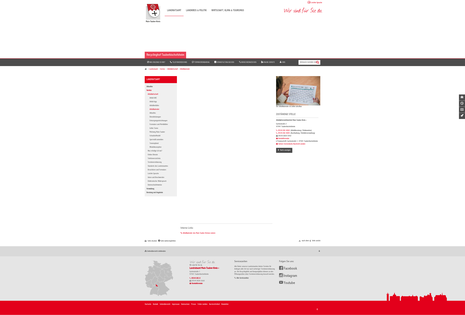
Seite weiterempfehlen (168, 241)
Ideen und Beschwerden (156, 178)
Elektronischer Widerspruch (157, 181)
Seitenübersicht (165, 304)
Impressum (175, 304)
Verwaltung (150, 189)
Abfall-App (153, 102)
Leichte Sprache (316, 3)
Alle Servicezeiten (242, 278)
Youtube (289, 283)
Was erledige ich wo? (157, 62)
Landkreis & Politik (196, 10)
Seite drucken (152, 241)
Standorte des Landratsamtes (158, 166)
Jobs (283, 62)
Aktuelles (150, 87)
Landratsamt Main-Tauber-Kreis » (204, 268)
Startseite (148, 304)
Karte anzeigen (285, 150)
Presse (193, 304)
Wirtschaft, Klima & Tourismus (227, 10)
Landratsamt (174, 10)
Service (162, 69)
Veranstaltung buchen (225, 62)
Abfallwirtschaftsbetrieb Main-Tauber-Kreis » (291, 120)
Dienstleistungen (155, 117)
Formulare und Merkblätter (159, 124)
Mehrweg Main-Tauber (157, 132)
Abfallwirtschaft (172, 69)
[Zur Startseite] (154, 14)
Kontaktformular (283, 139)
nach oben (305, 241)
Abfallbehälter (154, 106)
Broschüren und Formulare (157, 170)
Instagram (290, 276)
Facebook (290, 269)
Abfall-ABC (153, 98)
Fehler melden (202, 304)
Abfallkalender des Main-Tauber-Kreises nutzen (199, 233)
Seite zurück (315, 241)
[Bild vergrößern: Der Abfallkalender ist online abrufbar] (298, 90)
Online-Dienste (269, 62)
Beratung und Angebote (155, 193)
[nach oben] (317, 309)
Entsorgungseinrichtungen (158, 121)
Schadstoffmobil (155, 136)
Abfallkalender (185, 69)
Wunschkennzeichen (248, 62)
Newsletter (225, 304)
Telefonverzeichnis (179, 62)
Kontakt (155, 304)
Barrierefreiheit (214, 304)
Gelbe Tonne (154, 128)
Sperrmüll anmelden (156, 140)
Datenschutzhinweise (155, 185)
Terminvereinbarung (201, 62)
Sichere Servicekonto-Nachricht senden (291, 144)
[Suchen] (318, 62)
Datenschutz (185, 304)
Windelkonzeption (155, 147)
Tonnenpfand (154, 143)
